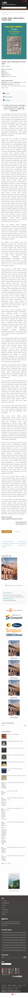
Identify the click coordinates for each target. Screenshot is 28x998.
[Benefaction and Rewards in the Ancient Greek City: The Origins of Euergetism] (4, 814)
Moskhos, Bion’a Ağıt (12, 791)
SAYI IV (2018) (14, 717)
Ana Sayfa (5, 900)
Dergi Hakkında (6, 903)
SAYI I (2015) (14, 658)
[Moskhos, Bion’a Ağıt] (4, 793)
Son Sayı (4, 905)
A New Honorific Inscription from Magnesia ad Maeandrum (15, 950)
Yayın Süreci (5, 912)
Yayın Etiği (15, 987)
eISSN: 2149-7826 (14, 890)
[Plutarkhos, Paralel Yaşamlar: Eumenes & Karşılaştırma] (4, 777)
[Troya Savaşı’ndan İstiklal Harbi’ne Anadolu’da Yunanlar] (4, 785)
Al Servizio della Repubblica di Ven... (16, 822)
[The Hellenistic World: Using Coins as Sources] (4, 763)
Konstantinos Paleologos (13, 734)
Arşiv (4, 907)
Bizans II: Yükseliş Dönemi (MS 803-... (16, 755)
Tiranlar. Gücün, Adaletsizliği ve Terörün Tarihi (12, 19)
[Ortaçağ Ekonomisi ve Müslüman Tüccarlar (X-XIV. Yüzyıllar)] (4, 801)
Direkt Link (17, 531)
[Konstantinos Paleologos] (4, 736)
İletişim (4, 914)
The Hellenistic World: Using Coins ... (16, 762)
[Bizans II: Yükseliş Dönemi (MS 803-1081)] (4, 757)
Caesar (9, 863)
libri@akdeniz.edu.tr (8, 598)
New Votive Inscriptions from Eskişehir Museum (12, 947)
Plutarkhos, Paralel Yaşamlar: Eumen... (16, 775)
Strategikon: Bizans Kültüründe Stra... (16, 847)
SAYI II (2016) (14, 678)
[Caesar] (4, 865)
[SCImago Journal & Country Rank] (14, 585)
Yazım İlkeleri (5, 909)
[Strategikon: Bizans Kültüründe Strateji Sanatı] (4, 850)
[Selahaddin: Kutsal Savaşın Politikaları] (4, 858)
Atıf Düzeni (7, 100)
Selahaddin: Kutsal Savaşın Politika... (16, 855)
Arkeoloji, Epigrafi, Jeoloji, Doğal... (15, 741)
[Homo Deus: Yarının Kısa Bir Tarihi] (4, 750)
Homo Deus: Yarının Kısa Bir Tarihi (15, 748)
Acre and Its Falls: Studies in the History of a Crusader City (21, 543)
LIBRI (4, 2)
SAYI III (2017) (14, 698)
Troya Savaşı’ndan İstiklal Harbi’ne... (16, 782)
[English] (26, 1)
